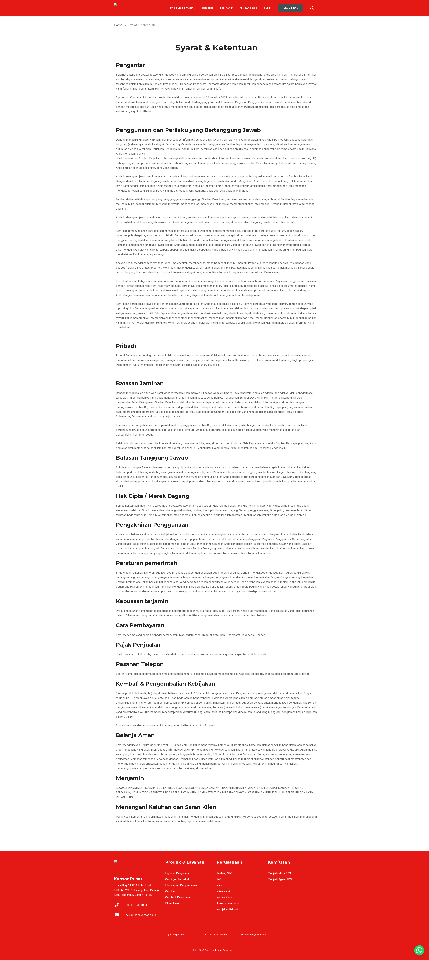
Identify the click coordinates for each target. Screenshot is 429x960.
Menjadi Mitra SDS (279, 873)
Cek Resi (170, 891)
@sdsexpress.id (176, 935)
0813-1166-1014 (136, 905)
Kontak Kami (224, 897)
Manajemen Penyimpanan (181, 885)
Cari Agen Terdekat (177, 879)
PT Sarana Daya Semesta (214, 935)
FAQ (219, 879)
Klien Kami (223, 891)
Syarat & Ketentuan (228, 903)
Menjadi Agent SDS (280, 879)
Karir (219, 885)
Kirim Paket (172, 903)
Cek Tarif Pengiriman (178, 897)
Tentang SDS (225, 873)
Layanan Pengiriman (177, 873)
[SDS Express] (123, 8)
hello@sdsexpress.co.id (141, 915)
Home (118, 25)
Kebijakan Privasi (227, 909)
